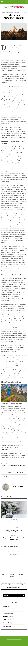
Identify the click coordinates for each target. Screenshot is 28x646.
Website (21, 574)
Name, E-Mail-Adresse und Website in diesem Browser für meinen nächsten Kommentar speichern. (13, 583)
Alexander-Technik (5, 465)
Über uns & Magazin (8, 623)
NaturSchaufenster (8, 613)
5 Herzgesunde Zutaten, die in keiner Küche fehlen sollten (14, 537)
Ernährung (6, 606)
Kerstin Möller (14, 20)
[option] (14, 512)
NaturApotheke (5, 449)
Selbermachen (7, 619)
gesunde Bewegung (14, 465)
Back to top (13, 642)
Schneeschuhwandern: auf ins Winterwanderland (14, 530)
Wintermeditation (14, 522)
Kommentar (5, 558)
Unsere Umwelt (7, 626)
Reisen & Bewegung (14, 12)
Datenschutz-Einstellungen (14, 639)
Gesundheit (4, 12)
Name (3, 574)
